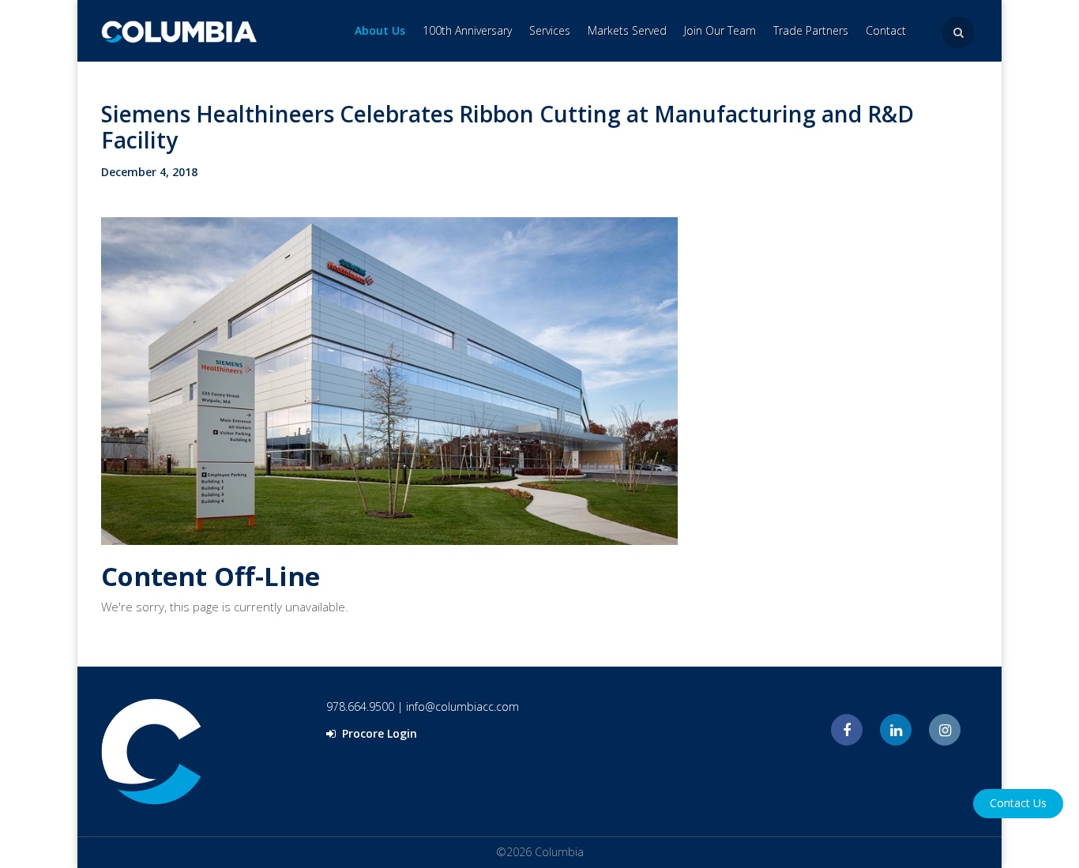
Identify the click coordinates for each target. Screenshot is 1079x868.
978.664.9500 (360, 706)
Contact (886, 30)
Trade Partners (810, 30)
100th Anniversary (467, 30)
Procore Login (378, 733)
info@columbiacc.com (462, 706)
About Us (380, 30)
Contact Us (1018, 802)
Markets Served (627, 30)
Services (549, 30)
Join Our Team (720, 30)
